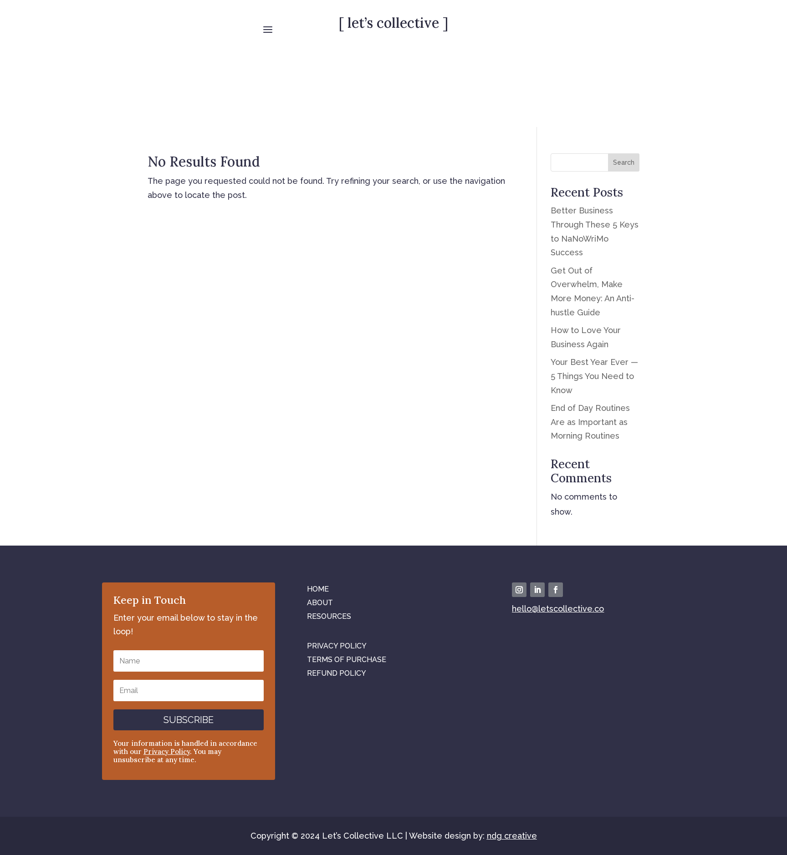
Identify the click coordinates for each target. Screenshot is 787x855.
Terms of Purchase (346, 659)
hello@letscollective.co (558, 608)
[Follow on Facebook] (555, 589)
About (320, 602)
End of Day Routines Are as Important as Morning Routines (590, 421)
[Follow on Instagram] (519, 589)
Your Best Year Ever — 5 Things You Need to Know (594, 376)
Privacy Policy (166, 751)
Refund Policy (336, 673)
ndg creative (512, 835)
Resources (329, 616)
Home (318, 588)
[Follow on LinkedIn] (537, 589)
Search (623, 162)
